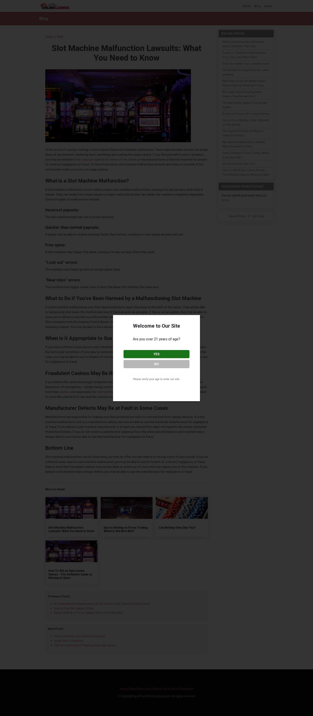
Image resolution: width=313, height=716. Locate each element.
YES (157, 354)
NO (156, 364)
